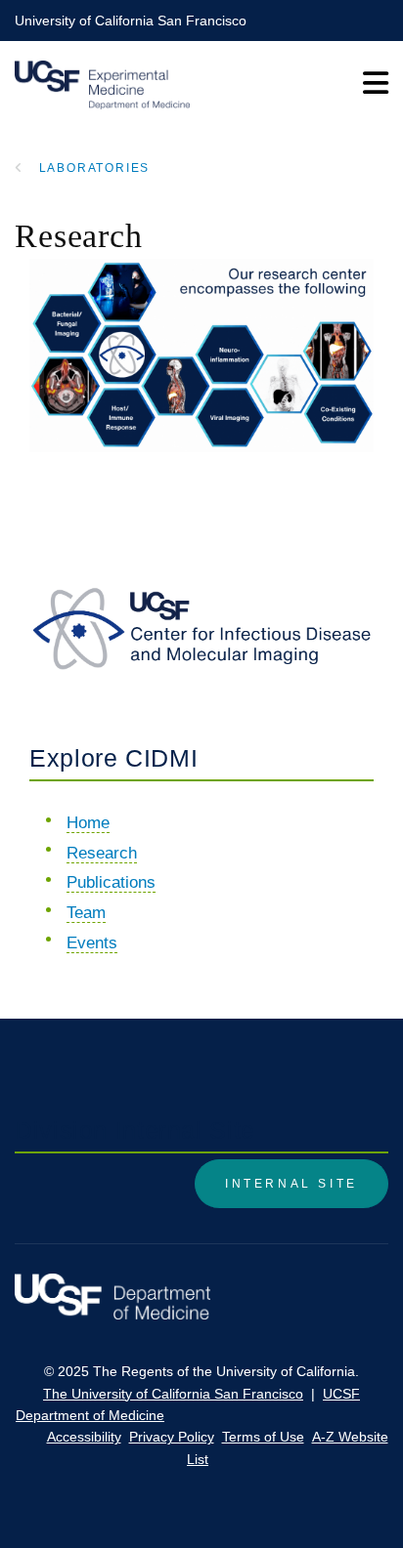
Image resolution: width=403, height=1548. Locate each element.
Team (86, 912)
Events (92, 943)
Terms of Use (263, 1436)
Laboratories (95, 168)
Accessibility (84, 1436)
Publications (111, 882)
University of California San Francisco (130, 20)
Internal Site (291, 1184)
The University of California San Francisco (173, 1394)
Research (102, 853)
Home (88, 823)
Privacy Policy (171, 1436)
